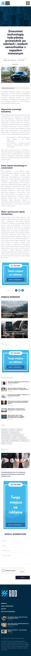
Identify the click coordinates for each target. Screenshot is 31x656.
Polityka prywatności (8, 611)
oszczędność (6, 437)
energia (12, 429)
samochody (5, 440)
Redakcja (4, 603)
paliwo (14, 437)
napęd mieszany (6, 435)
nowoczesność (18, 435)
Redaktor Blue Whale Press (9, 60)
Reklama (4, 449)
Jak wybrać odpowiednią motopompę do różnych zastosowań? (18, 382)
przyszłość (22, 437)
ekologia (4, 429)
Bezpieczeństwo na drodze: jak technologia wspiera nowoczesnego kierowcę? (14, 333)
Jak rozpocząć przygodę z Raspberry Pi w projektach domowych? (19, 395)
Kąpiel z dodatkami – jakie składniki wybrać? (17, 630)
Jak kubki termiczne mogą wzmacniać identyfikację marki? (18, 617)
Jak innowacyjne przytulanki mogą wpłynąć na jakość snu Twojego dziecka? (18, 389)
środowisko (14, 440)
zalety (9, 443)
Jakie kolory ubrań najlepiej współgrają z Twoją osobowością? (18, 624)
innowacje (5, 432)
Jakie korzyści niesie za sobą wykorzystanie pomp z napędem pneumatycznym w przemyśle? (16, 416)
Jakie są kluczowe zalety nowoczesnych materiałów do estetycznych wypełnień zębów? (18, 402)
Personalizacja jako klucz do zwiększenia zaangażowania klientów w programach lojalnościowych (13, 474)
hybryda (19, 429)
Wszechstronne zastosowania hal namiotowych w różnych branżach (16, 409)
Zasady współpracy (7, 606)
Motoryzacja (15, 64)
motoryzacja (15, 432)
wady (3, 443)
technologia (24, 440)
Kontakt (3, 608)
